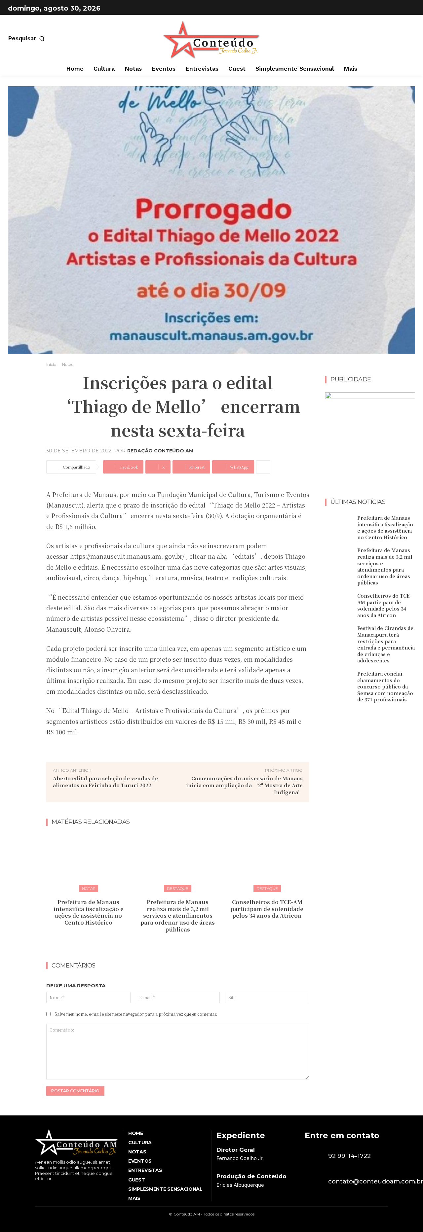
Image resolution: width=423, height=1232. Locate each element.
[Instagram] (408, 8)
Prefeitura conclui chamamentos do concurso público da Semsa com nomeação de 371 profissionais (385, 686)
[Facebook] (392, 8)
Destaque (177, 888)
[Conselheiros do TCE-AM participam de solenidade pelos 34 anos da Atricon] (267, 862)
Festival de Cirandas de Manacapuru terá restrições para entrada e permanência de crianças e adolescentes (386, 644)
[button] (27, 38)
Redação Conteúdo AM (160, 450)
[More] (263, 467)
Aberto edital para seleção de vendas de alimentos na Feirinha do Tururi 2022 (105, 782)
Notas (67, 364)
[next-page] (182, 944)
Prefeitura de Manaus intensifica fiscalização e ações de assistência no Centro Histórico (89, 912)
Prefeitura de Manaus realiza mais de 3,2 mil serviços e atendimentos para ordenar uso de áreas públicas (177, 915)
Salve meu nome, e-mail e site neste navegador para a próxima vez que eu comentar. (136, 1014)
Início (51, 364)
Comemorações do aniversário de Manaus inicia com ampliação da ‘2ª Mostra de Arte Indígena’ (244, 785)
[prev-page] (171, 944)
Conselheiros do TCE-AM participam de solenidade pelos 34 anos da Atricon (267, 909)
